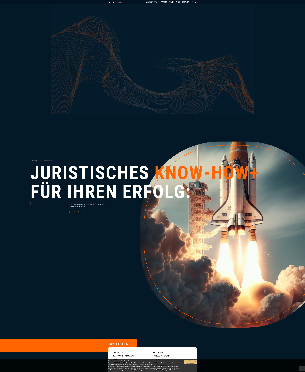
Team (171, 2)
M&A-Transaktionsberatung (124, 356)
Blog (178, 2)
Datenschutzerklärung (191, 361)
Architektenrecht (119, 352)
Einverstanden (190, 363)
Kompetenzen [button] (151, 2)
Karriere (163, 2)
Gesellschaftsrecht (161, 356)
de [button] (195, 2)
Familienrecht (158, 352)
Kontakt (185, 2)
